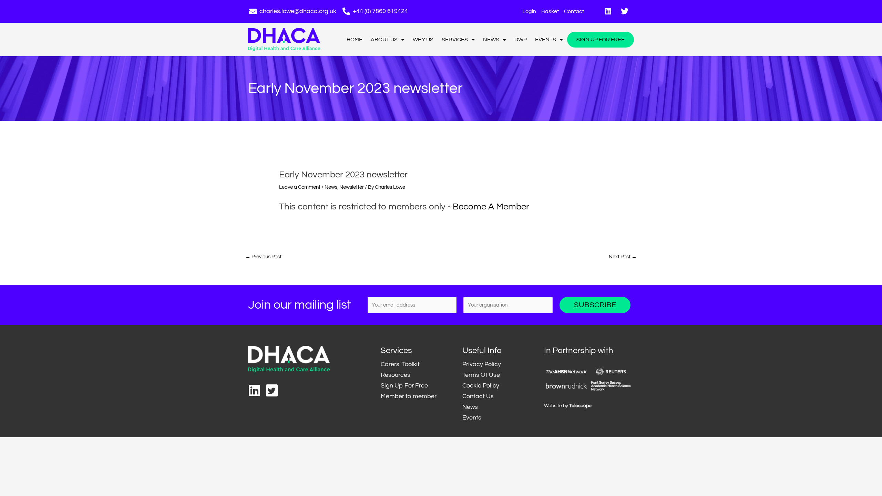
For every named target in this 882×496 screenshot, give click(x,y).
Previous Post (263, 256)
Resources (395, 375)
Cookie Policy (480, 385)
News (491, 39)
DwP (520, 39)
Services (455, 39)
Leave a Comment (299, 187)
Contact (574, 11)
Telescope (580, 405)
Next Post (623, 256)
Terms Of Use (481, 375)
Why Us (423, 39)
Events (545, 39)
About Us (384, 39)
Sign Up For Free (600, 39)
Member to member (409, 396)
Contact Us (478, 396)
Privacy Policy (481, 364)
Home (354, 39)
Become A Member (491, 206)
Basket (550, 11)
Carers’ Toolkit (400, 364)
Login (529, 11)
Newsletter (351, 187)
